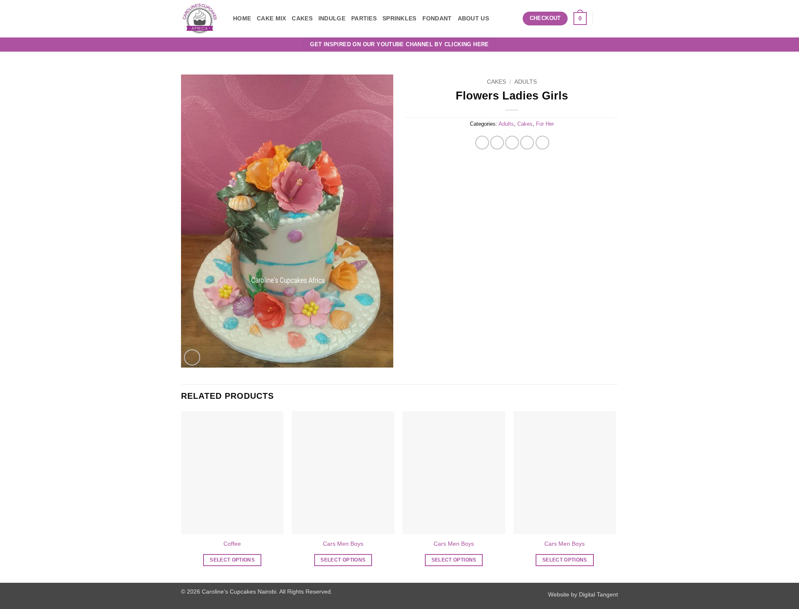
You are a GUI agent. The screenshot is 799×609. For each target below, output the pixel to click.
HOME (242, 18)
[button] (513, 18)
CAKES (302, 18)
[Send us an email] (601, 18)
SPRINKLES (399, 18)
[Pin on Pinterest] (527, 142)
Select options (232, 559)
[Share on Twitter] (497, 142)
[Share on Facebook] (482, 142)
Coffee (232, 543)
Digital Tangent (598, 594)
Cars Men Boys (343, 543)
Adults (525, 82)
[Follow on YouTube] (612, 18)
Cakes (496, 82)
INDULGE (331, 18)
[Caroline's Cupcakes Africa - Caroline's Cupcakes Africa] (201, 18)
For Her (545, 124)
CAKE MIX (271, 18)
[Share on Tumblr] (542, 142)
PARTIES (364, 18)
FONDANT (437, 18)
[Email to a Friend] (512, 142)
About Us (473, 18)
